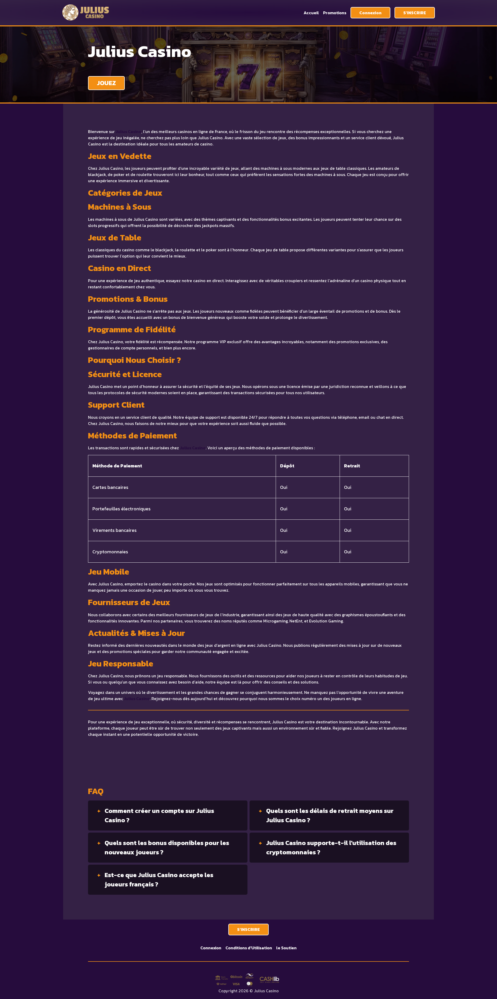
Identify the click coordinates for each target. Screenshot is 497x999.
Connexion (370, 13)
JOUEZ (106, 82)
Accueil (311, 13)
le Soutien (286, 948)
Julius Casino (128, 131)
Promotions (334, 13)
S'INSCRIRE (414, 13)
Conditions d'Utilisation (248, 948)
